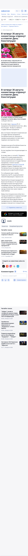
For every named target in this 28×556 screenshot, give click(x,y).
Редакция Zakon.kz (14, 26)
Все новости (4, 26)
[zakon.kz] (5, 11)
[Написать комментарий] (14, 276)
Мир (8, 14)
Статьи (18, 14)
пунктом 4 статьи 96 (18, 164)
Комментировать (21, 280)
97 (17, 155)
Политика (3, 14)
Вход (25, 271)
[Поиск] (22, 11)
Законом (14, 124)
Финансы (13, 14)
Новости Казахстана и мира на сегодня (11, 24)
